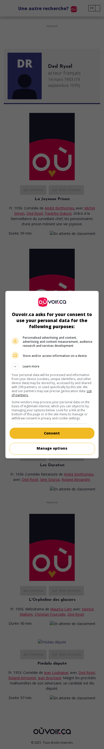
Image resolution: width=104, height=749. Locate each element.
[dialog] (52, 374)
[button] (52, 366)
